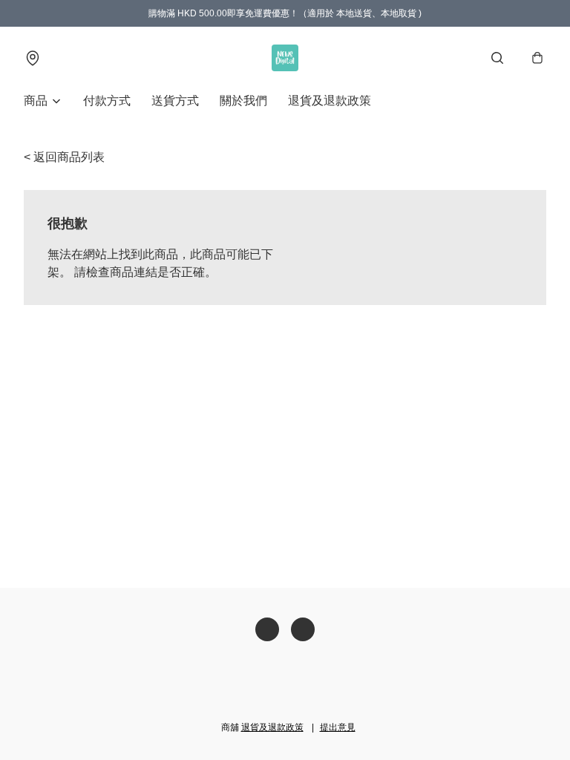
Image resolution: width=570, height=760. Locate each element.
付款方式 (107, 100)
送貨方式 (175, 100)
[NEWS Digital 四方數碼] (285, 58)
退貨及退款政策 (329, 100)
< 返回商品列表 (64, 157)
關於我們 (243, 100)
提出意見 (338, 727)
